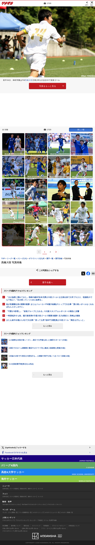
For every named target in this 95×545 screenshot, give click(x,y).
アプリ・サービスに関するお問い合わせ (53, 528)
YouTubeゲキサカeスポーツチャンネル (34, 504)
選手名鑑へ (47, 282)
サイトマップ (36, 525)
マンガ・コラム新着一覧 (9, 512)
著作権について (16, 525)
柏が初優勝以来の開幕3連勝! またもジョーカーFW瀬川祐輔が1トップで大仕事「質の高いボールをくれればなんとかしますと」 (50, 305)
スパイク (40, 488)
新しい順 (80, 130)
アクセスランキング (22, 520)
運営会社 (26, 525)
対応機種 (5, 525)
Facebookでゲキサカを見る (15, 453)
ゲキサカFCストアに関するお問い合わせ (14, 531)
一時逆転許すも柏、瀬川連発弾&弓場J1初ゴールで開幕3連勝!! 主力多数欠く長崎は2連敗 (43, 316)
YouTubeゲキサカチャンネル (11, 504)
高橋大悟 (28, 80)
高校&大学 (23, 488)
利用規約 (46, 525)
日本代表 (5, 488)
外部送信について (74, 525)
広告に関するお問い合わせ (10, 528)
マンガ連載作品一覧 (25, 512)
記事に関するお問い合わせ (30, 528)
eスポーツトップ (38, 512)
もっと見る (47, 326)
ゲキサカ (7, 4)
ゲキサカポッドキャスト (54, 504)
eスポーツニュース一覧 (52, 512)
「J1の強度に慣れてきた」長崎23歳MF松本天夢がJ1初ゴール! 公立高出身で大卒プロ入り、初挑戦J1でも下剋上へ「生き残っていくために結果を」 (49, 298)
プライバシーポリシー (59, 525)
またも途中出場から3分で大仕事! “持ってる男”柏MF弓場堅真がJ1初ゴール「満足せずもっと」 (45, 320)
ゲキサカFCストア (8, 520)
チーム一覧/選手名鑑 (50, 520)
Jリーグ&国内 (14, 488)
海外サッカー (32, 488)
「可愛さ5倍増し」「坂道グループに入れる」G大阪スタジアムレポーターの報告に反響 (42, 311)
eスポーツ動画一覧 (67, 512)
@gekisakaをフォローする (15, 448)
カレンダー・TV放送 (36, 520)
